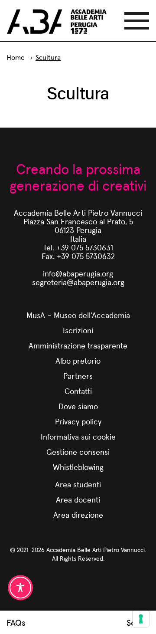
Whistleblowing (78, 466)
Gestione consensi (78, 451)
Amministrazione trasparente (78, 345)
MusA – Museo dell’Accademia (78, 314)
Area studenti (78, 484)
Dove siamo (78, 406)
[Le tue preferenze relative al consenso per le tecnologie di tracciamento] (141, 619)
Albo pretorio (78, 360)
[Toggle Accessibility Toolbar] (20, 587)
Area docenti (78, 499)
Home (15, 57)
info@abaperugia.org (78, 273)
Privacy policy (78, 421)
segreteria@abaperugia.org (78, 281)
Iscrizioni (78, 330)
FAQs (16, 622)
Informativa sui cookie (78, 436)
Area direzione (78, 514)
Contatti (78, 390)
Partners (78, 375)
